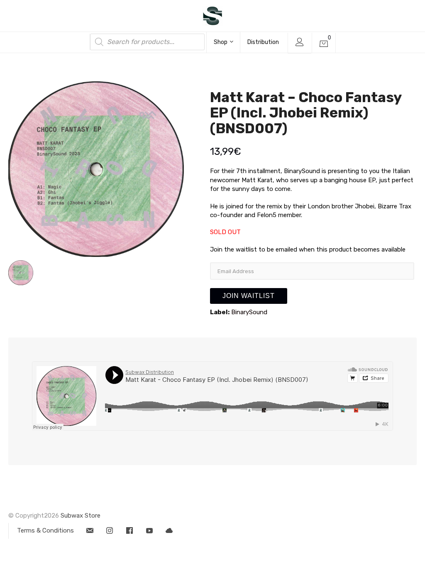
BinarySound (249, 312)
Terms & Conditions (45, 530)
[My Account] (299, 43)
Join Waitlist (248, 295)
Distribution (263, 42)
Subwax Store (80, 515)
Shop (220, 42)
